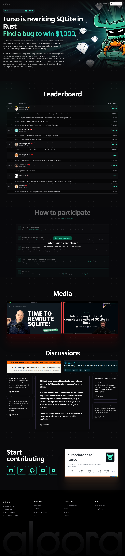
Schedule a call (116, 4)
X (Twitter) (67, 512)
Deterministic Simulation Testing (33, 48)
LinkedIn (66, 515)
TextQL (35, 515)
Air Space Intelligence (40, 512)
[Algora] (6, 3)
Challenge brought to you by (14, 11)
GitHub (66, 509)
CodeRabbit (37, 506)
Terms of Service (100, 506)
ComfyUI (36, 509)
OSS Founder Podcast (70, 506)
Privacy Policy (99, 509)
